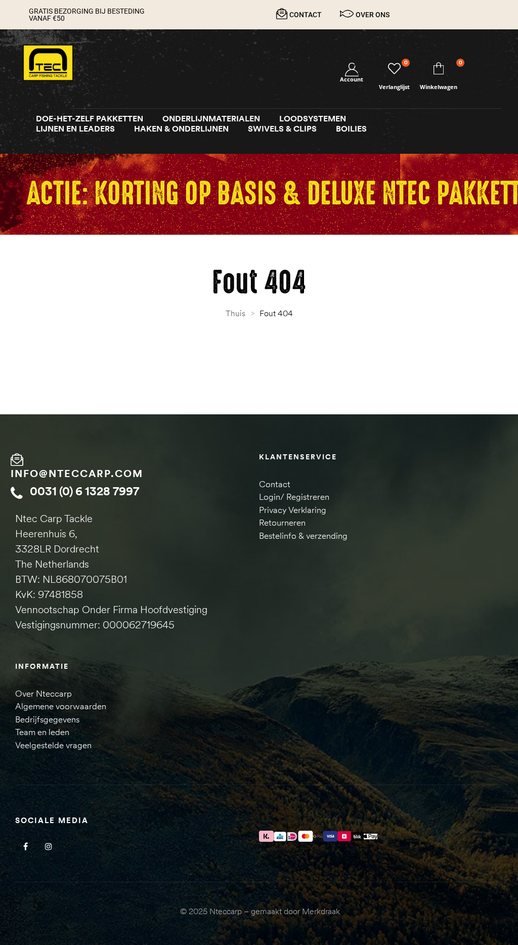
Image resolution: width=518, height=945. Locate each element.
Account (351, 79)
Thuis (235, 313)
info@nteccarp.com (77, 473)
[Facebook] (25, 846)
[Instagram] (48, 846)
